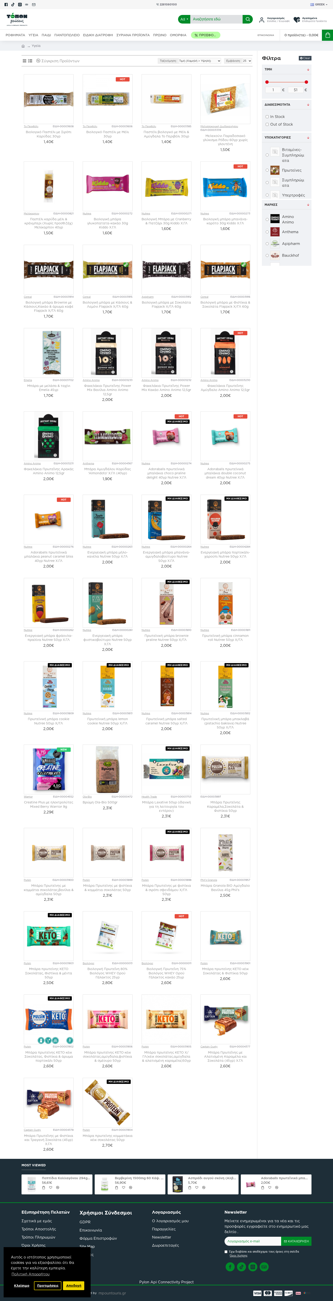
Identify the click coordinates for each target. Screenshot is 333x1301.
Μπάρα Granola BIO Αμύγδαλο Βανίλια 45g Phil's (225, 888)
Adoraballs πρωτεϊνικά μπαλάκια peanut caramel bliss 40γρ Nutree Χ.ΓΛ (48, 556)
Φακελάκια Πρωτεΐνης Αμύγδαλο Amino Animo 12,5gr (225, 388)
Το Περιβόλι (31, 126)
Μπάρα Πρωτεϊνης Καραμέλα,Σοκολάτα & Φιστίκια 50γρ (225, 806)
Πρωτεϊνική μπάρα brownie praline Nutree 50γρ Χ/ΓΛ (166, 638)
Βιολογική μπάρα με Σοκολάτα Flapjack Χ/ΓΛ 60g (166, 304)
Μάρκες (271, 205)
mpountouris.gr (112, 1293)
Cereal (28, 297)
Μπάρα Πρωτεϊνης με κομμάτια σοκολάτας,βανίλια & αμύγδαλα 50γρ (49, 890)
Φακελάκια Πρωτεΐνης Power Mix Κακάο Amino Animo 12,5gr (166, 388)
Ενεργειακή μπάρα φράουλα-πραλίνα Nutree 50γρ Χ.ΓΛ (48, 638)
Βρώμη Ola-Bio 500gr (100, 802)
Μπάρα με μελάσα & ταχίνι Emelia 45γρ (48, 388)
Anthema (88, 463)
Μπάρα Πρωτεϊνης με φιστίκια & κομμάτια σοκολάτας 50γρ (107, 888)
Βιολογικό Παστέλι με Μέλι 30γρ (107, 134)
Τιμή (268, 69)
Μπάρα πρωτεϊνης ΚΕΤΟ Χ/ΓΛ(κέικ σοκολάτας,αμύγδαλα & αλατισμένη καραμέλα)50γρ (166, 1056)
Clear (306, 58)
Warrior (28, 796)
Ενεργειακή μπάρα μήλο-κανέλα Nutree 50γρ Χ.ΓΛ (107, 554)
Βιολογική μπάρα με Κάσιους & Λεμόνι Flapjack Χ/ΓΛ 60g (107, 304)
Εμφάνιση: (233, 61)
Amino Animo (91, 380)
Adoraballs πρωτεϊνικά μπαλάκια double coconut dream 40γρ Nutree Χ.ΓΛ (225, 473)
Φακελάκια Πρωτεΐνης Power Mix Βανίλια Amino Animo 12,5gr (107, 390)
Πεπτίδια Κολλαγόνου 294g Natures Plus (173, 1178)
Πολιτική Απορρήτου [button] (31, 1274)
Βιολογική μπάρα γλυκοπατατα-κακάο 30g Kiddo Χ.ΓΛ (107, 223)
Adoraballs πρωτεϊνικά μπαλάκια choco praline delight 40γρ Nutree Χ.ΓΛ (166, 473)
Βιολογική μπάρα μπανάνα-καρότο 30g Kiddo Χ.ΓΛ (225, 221)
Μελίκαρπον (31, 213)
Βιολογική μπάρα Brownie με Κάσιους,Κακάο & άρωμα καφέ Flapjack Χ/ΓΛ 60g (48, 306)
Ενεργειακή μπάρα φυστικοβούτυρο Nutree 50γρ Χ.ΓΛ (107, 640)
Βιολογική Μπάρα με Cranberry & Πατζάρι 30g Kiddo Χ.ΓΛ (166, 221)
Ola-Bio (87, 796)
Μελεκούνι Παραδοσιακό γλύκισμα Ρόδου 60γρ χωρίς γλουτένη (225, 140)
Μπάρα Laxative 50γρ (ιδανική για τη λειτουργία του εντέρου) (166, 806)
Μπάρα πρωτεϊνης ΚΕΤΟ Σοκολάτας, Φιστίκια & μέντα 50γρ (48, 973)
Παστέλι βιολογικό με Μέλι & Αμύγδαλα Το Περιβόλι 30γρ (166, 134)
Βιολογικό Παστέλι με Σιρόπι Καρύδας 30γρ (48, 134)
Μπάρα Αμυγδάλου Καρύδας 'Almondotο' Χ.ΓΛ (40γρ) (107, 471)
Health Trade (149, 796)
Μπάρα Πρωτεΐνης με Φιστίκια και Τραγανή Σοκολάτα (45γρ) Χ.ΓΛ (48, 1140)
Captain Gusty (209, 1046)
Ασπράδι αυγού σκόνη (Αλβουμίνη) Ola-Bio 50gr (27, 1178)
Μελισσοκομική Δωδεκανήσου (219, 126)
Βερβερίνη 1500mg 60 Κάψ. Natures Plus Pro (246, 1178)
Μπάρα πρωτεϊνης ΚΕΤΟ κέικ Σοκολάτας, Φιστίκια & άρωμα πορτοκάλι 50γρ (48, 1056)
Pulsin (27, 880)
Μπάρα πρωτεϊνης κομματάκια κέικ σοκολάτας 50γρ (108, 1138)
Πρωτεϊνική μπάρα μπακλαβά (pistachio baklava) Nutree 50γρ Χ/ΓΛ (225, 723)
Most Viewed (34, 1165)
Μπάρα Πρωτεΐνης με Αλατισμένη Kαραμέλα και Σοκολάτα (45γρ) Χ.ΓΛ (225, 1056)
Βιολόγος (88, 963)
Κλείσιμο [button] (21, 1285)
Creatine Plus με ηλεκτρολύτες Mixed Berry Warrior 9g (48, 804)
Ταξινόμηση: (168, 61)
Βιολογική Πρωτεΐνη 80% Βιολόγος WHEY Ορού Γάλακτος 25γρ (107, 973)
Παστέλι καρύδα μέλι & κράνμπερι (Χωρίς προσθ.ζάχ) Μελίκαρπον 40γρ (48, 223)
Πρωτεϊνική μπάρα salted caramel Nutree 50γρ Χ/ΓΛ (166, 721)
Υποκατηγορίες (278, 137)
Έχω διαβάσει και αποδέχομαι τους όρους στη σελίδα (264, 1254)
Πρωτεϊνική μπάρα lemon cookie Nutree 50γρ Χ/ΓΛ (107, 721)
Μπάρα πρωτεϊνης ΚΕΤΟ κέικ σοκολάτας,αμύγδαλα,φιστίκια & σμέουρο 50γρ (107, 1056)
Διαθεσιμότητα (277, 105)
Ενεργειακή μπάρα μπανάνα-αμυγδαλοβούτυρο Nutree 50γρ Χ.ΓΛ (166, 556)
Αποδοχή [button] (73, 1285)
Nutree (87, 213)
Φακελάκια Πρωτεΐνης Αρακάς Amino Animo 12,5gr (49, 471)
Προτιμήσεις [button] (47, 1285)
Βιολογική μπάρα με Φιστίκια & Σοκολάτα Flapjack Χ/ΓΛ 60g (225, 304)
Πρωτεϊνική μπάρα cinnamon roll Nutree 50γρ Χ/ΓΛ (225, 638)
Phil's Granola (208, 880)
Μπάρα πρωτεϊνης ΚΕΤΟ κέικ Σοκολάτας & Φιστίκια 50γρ (225, 971)
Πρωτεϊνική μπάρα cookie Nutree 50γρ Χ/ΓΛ (48, 721)
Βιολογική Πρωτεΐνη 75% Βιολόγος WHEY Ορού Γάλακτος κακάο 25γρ (166, 973)
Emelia (28, 380)
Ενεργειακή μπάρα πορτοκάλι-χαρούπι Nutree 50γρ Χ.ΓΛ (225, 554)
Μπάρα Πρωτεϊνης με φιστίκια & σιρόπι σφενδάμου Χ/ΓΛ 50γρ (166, 890)
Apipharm (148, 297)
